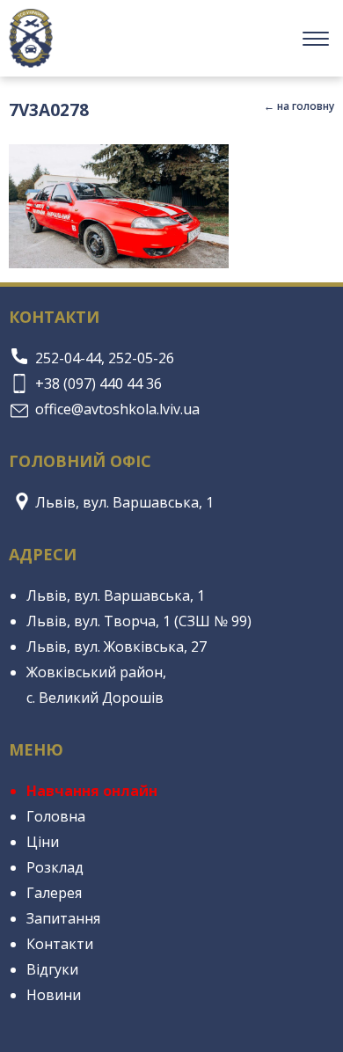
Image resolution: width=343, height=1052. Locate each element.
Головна (55, 816)
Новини (53, 995)
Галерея (54, 892)
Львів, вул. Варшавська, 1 (124, 502)
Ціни (42, 841)
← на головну (299, 106)
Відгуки (52, 969)
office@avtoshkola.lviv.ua (117, 409)
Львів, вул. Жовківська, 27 (116, 646)
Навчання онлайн (91, 790)
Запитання (63, 918)
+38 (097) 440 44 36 (98, 383)
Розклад (55, 867)
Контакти (59, 943)
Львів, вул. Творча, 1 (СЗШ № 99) (139, 621)
